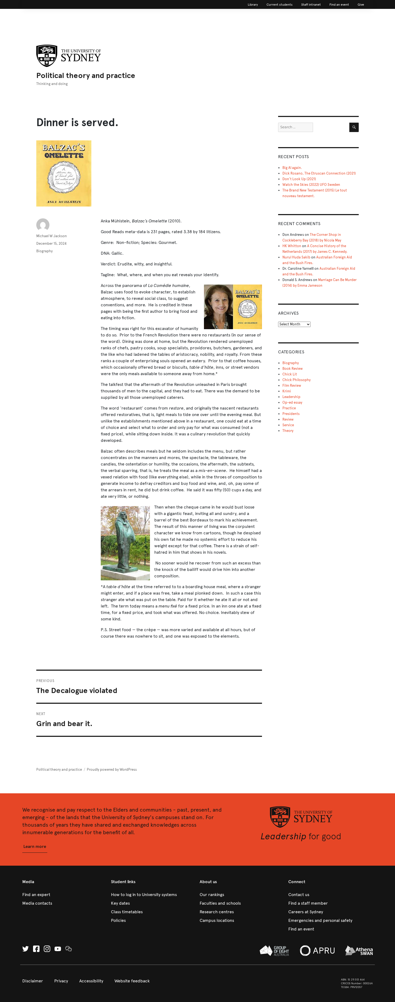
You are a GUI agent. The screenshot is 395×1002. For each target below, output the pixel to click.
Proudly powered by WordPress (112, 770)
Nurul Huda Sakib (296, 257)
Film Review (291, 385)
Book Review (292, 369)
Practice (289, 408)
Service (288, 425)
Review (288, 419)
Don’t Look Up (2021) (299, 179)
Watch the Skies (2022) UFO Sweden (311, 185)
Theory (287, 431)
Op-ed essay (292, 402)
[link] (253, 4)
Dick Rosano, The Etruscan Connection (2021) (319, 173)
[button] (34, 847)
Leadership (291, 397)
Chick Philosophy (296, 380)
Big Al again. (292, 168)
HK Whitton (291, 246)
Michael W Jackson (51, 236)
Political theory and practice (85, 75)
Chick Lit (289, 374)
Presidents (291, 414)
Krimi (286, 391)
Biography (44, 251)
